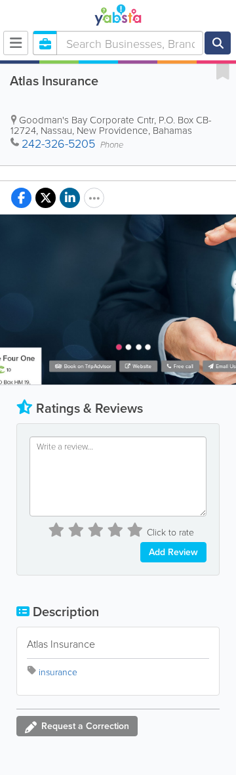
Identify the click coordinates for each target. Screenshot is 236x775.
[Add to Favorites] (222, 70)
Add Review (173, 551)
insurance (58, 671)
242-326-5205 (58, 143)
